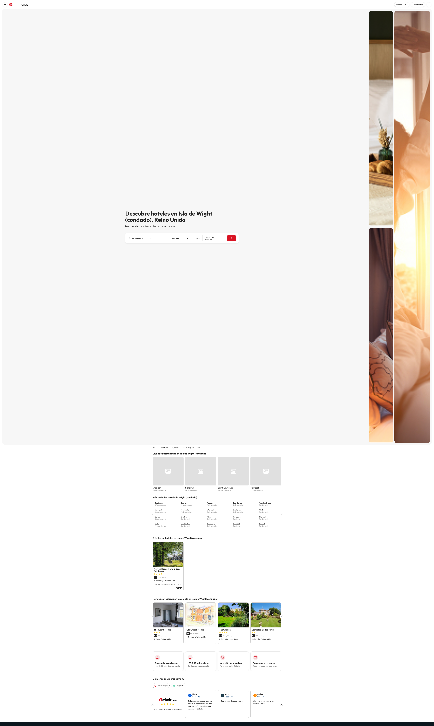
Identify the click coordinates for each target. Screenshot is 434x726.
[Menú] (5, 4)
